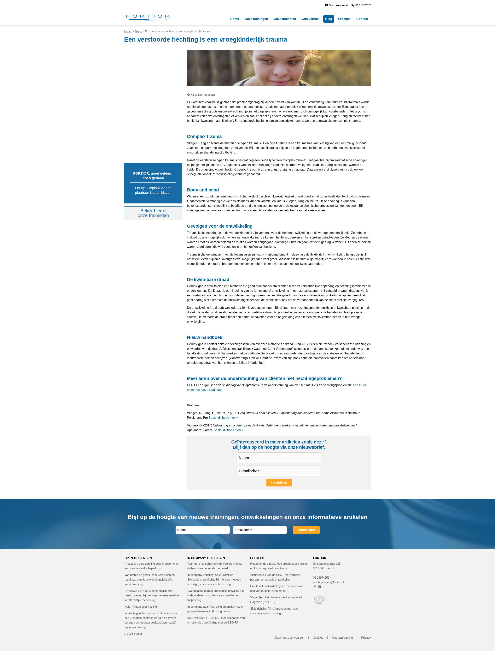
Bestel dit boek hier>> (223, 417)
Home (127, 31)
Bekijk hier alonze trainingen (153, 213)
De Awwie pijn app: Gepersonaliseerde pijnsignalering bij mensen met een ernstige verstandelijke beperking (152, 595)
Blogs (138, 31)
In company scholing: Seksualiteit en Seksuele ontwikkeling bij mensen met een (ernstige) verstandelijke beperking (214, 579)
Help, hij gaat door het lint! (141, 606)
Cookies (318, 637)
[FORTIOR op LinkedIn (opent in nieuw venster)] (319, 586)
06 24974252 (321, 577)
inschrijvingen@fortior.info (329, 582)
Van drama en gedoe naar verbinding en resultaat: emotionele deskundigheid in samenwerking (150, 579)
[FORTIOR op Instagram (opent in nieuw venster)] (315, 586)
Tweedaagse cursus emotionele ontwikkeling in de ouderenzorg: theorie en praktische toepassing (215, 595)
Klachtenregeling (342, 637)
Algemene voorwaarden (289, 637)
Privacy (366, 637)
